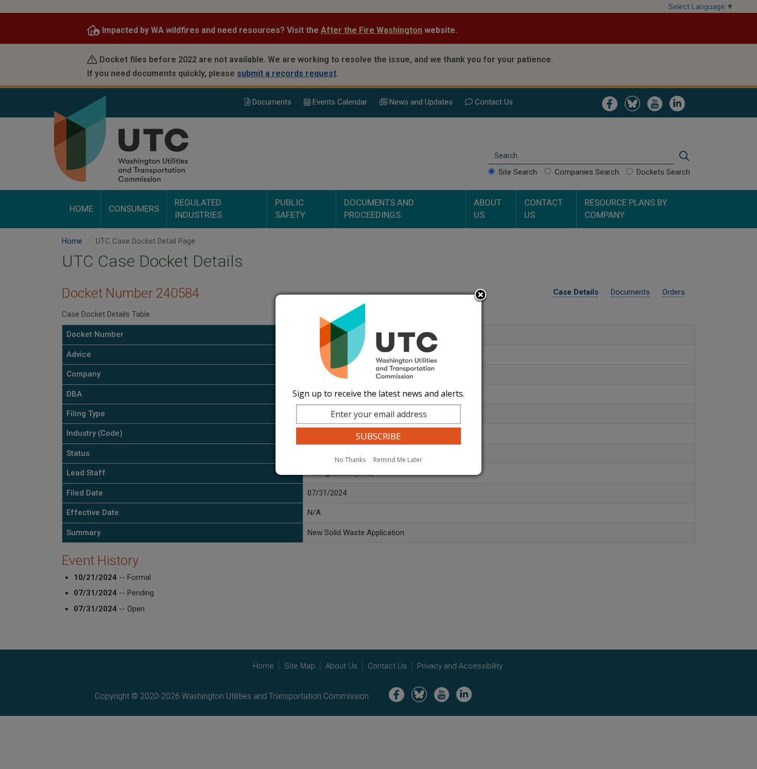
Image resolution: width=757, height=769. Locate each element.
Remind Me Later (397, 459)
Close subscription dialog (480, 295)
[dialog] (378, 385)
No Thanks (350, 459)
